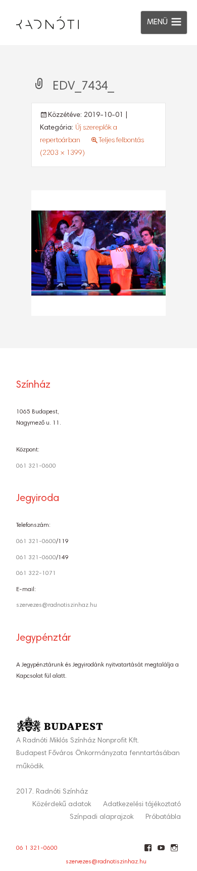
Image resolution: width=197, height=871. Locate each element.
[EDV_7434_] (98, 253)
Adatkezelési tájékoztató (142, 804)
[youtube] (161, 851)
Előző (48, 250)
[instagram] (174, 851)
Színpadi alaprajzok (101, 817)
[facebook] (147, 851)
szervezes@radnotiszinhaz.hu (56, 605)
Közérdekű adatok (61, 804)
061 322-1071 (36, 573)
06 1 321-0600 (37, 848)
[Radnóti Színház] (39, 20)
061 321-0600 (36, 466)
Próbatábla (163, 817)
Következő (141, 250)
